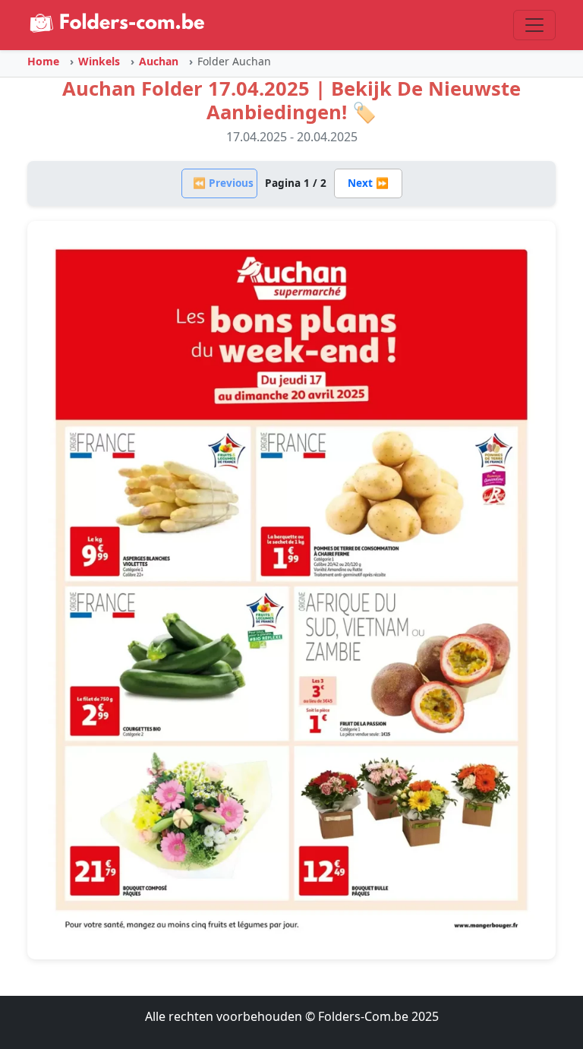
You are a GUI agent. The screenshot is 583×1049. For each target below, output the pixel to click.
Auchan (158, 61)
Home (43, 61)
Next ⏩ (368, 182)
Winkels (99, 61)
